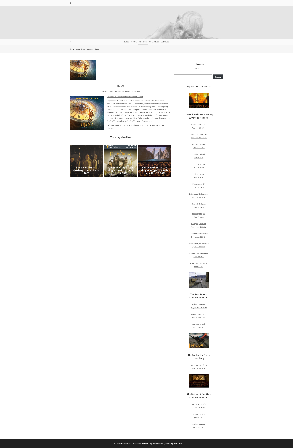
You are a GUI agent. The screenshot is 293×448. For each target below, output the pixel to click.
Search (218, 77)
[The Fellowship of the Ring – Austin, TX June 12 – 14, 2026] (120, 161)
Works (134, 42)
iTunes (146, 125)
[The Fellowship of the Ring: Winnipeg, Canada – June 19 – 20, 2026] (154, 161)
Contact (165, 42)
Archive (142, 42)
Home (126, 42)
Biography (154, 42)
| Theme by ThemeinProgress (144, 444)
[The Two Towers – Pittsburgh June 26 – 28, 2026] (86, 161)
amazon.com (120, 125)
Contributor (127, 91)
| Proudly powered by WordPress (169, 444)
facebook (199, 68)
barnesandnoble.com (134, 125)
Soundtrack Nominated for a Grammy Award (125, 97)
